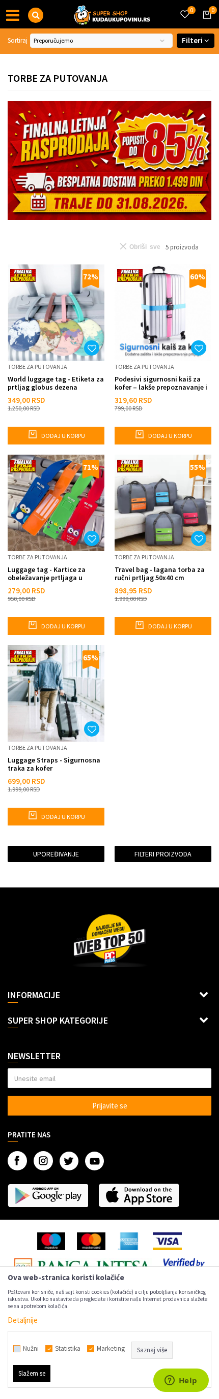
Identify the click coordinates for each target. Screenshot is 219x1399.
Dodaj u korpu (62, 435)
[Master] (91, 1241)
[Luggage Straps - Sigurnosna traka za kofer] (56, 693)
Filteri (193, 40)
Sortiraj (18, 40)
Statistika (67, 1348)
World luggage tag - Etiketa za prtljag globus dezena (56, 383)
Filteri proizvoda (162, 854)
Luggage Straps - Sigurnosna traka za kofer (54, 764)
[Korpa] (205, 23)
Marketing (111, 1348)
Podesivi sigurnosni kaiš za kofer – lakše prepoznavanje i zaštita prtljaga (161, 383)
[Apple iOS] (138, 1195)
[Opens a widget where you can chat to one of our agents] (181, 1381)
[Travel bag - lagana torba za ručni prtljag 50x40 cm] (163, 503)
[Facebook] (17, 1160)
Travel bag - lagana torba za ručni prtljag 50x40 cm (160, 573)
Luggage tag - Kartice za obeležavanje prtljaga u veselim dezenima (47, 573)
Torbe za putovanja (37, 366)
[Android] (48, 1195)
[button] (35, 15)
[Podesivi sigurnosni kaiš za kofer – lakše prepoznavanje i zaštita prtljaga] (163, 312)
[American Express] (129, 1241)
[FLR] (109, 160)
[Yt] (94, 1161)
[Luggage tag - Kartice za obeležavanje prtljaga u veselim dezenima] (56, 503)
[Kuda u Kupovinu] (112, 14)
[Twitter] (69, 1161)
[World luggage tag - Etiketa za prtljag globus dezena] (56, 312)
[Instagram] (43, 1160)
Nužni (31, 1348)
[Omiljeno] (184, 8)
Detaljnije (23, 1320)
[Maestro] (51, 1241)
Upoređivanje (56, 854)
